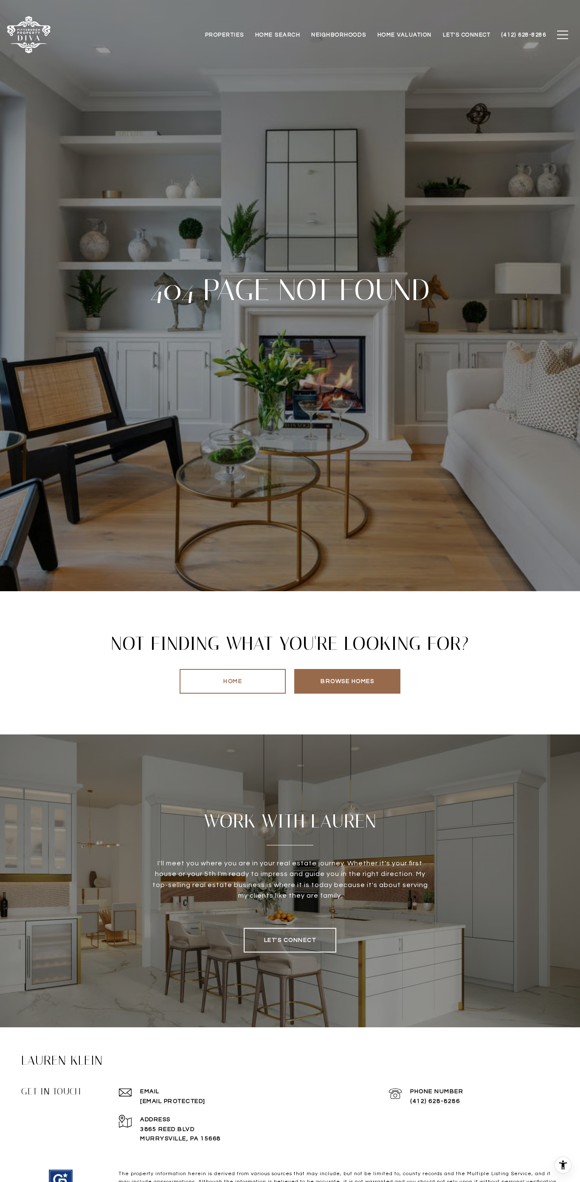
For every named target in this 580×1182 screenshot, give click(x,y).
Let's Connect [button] (290, 940)
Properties (224, 35)
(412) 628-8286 (435, 1101)
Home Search (278, 35)
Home (232, 681)
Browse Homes (347, 681)
